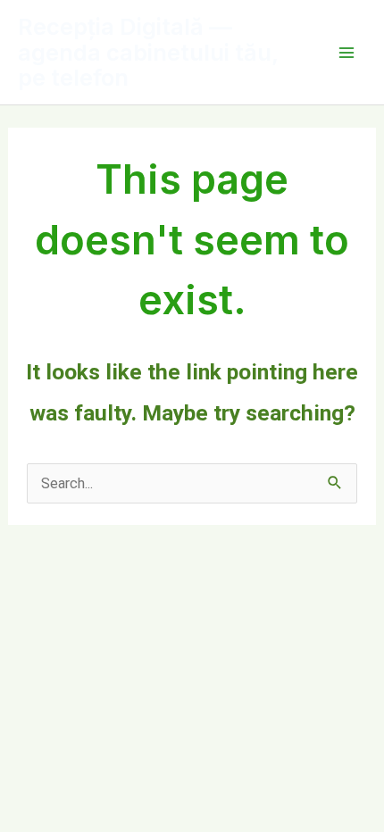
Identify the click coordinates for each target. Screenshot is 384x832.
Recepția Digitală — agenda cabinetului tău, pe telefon (148, 51)
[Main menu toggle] (346, 52)
